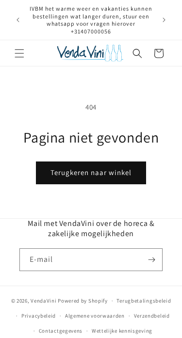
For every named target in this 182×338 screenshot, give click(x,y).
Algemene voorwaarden (95, 315)
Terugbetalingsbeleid (143, 300)
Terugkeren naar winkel (91, 172)
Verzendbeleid (152, 315)
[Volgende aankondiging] (164, 20)
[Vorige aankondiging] (18, 20)
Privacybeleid (38, 315)
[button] (19, 53)
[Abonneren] (151, 259)
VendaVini (43, 300)
